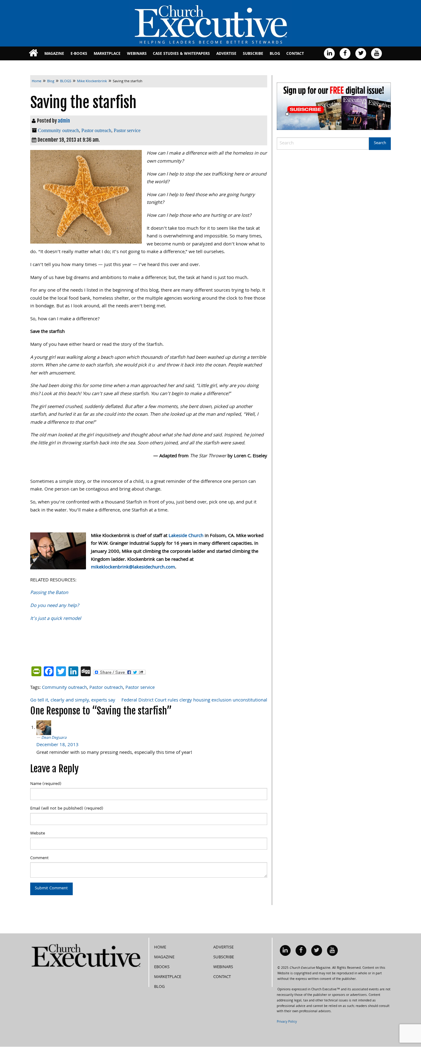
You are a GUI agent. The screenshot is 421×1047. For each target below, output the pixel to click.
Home (160, 947)
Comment (39, 858)
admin (64, 121)
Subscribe (253, 54)
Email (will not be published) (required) (66, 808)
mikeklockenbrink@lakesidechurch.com (133, 568)
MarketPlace (107, 54)
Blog (275, 54)
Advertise (226, 54)
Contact (295, 54)
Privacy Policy (287, 1022)
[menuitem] (33, 53)
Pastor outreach (96, 130)
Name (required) (45, 784)
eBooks (162, 967)
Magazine (54, 54)
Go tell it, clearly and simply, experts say (72, 701)
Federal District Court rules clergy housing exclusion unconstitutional (194, 701)
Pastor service (127, 130)
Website (37, 833)
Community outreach (58, 130)
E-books (79, 54)
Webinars (137, 54)
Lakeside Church (186, 536)
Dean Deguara (54, 738)
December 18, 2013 (57, 745)
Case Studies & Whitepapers (181, 54)
